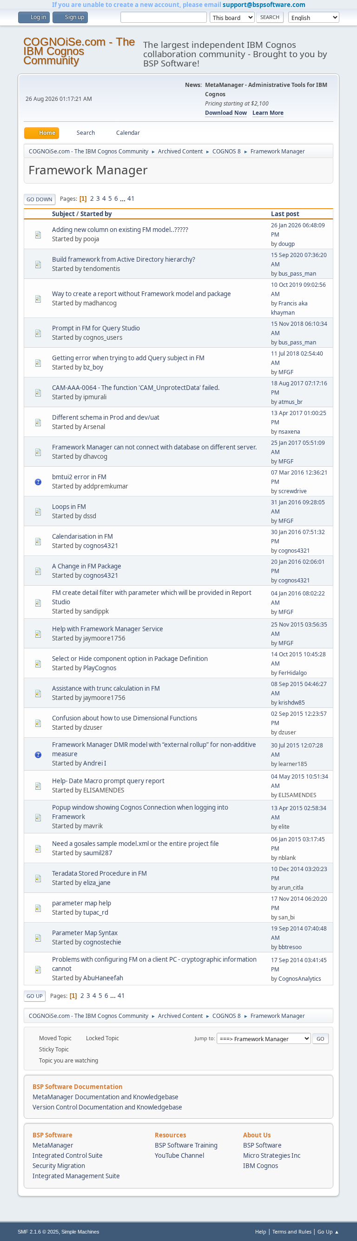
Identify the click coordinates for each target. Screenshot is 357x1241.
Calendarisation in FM (82, 536)
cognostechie (102, 942)
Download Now (226, 113)
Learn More (268, 113)
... (123, 198)
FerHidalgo (292, 673)
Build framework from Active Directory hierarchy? (123, 259)
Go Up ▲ (328, 1231)
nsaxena (289, 432)
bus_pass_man (297, 273)
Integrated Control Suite (68, 1155)
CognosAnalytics (299, 979)
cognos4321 (101, 545)
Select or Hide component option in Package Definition (130, 658)
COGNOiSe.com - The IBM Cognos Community (79, 50)
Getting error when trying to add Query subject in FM (128, 358)
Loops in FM (69, 506)
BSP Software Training (186, 1145)
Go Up (34, 995)
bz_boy (93, 367)
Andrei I (94, 763)
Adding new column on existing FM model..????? (120, 229)
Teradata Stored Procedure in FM (99, 873)
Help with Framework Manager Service (107, 629)
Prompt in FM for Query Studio (96, 328)
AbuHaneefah (103, 978)
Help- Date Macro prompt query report (108, 781)
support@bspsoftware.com (264, 4)
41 (131, 198)
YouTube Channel (179, 1155)
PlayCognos (99, 668)
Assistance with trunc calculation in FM (106, 688)
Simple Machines (80, 1231)
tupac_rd (95, 912)
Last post (285, 214)
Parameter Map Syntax (85, 933)
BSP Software (262, 1145)
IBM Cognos (260, 1166)
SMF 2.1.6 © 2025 (38, 1231)
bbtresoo (290, 947)
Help (260, 1231)
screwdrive (292, 491)
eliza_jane (97, 882)
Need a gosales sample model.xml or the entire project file (135, 843)
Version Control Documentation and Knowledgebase (107, 1107)
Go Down (39, 199)
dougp (286, 244)
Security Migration (59, 1166)
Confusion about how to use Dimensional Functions (124, 718)
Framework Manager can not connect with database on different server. (154, 447)
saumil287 (97, 853)
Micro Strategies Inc (271, 1155)
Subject (63, 214)
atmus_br (290, 402)
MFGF (285, 372)
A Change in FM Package (86, 566)
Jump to (204, 1038)
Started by (96, 214)
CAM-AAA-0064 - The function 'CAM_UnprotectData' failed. (136, 387)
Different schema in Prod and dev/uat (105, 417)
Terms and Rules (291, 1231)
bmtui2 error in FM (79, 477)
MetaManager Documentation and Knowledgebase (105, 1097)
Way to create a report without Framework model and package (141, 294)
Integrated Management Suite (76, 1176)
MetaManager (53, 1145)
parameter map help (81, 903)
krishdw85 (291, 702)
